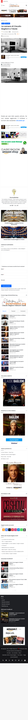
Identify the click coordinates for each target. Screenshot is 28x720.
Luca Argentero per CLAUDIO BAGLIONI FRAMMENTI (16, 350)
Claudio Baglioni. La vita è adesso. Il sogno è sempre (13, 543)
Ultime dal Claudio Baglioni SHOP (9, 535)
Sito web (3, 280)
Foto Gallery (19, 654)
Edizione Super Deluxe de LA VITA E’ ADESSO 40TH (13, 551)
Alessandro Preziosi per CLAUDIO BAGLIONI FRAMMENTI (17, 345)
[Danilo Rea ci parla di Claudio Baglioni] (5, 369)
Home (3, 20)
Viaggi (24, 654)
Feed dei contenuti (6, 602)
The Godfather (5, 31)
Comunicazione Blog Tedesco (16, 568)
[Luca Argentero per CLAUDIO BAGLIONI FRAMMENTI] (5, 351)
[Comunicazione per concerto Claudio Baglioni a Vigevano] (5, 357)
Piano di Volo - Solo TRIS (6, 456)
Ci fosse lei (4, 545)
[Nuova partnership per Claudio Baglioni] (5, 322)
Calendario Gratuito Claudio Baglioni (8, 454)
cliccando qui (20, 120)
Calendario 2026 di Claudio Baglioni (9, 654)
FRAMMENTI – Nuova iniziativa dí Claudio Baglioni (16, 613)
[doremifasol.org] (14, 5)
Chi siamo (9, 652)
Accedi (3, 600)
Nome (2, 269)
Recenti (4, 311)
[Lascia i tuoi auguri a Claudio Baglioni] (4, 564)
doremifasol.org (18, 650)
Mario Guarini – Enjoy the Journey (9, 549)
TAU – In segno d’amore (7, 541)
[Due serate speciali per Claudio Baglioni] (5, 340)
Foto (6, 20)
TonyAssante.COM (23, 648)
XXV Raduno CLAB (4, 458)
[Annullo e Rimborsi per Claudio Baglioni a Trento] (5, 328)
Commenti (23, 311)
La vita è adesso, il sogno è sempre (9, 553)
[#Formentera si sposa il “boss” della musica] (4, 581)
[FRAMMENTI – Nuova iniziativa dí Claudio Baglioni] (4, 614)
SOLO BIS (7, 23)
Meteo (19, 652)
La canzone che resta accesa (8, 539)
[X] (14, 205)
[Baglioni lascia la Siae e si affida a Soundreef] (5, 317)
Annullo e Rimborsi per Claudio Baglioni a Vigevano (17, 333)
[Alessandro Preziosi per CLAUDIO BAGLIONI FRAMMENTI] (5, 346)
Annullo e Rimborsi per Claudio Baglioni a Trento (17, 327)
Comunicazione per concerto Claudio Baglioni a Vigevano (17, 356)
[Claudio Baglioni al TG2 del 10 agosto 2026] (5, 363)
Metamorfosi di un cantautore (8, 547)
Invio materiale (15, 652)
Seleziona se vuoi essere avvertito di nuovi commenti (13, 266)
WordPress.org (5, 606)
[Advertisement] (14, 99)
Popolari (13, 311)
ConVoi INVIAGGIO (14, 657)
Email (2, 274)
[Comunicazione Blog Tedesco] (4, 569)
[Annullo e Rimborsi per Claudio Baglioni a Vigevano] (5, 334)
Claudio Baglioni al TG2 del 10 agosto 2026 (12, 1)
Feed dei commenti (6, 604)
